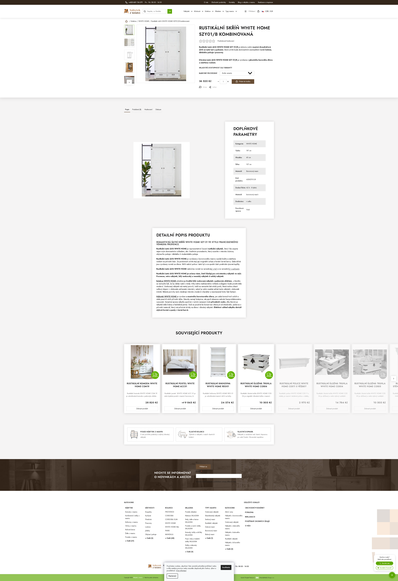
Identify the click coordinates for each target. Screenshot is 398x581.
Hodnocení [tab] (148, 109)
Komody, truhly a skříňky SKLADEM (193, 533)
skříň (214, 47)
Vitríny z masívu (130, 526)
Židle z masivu (130, 533)
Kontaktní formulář (386, 568)
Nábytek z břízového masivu (232, 543)
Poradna (249, 512)
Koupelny (148, 512)
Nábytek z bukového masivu (232, 533)
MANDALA (169, 534)
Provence (173, 244)
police (194, 264)
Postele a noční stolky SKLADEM (193, 527)
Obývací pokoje (150, 534)
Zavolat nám (386, 563)
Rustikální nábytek (211, 523)
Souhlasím (226, 567)
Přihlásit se (203, 466)
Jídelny (147, 530)
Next (129, 82)
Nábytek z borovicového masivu (233, 517)
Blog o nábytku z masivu (246, 2)
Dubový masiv (210, 527)
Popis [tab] (127, 109)
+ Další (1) (209, 538)
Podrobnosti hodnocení (226, 41)
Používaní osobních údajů (257, 521)
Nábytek (129, 508)
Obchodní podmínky (218, 2)
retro (168, 276)
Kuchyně (148, 515)
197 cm (248, 150)
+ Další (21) (129, 541)
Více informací (181, 570)
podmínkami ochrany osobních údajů (225, 482)
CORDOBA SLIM (171, 519)
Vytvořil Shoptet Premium (247, 578)
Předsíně (148, 519)
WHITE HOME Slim (172, 527)
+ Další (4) (189, 551)
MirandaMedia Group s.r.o (267, 578)
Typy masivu (210, 508)
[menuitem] (188, 11)
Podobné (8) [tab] (136, 109)
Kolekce (169, 508)
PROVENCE (169, 512)
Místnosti (149, 508)
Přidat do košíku (244, 81)
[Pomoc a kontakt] (392, 575)
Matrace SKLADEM (192, 515)
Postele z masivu (131, 537)
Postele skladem (191, 512)
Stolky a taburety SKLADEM (191, 546)
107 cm (248, 164)
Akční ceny (229, 512)
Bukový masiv (209, 534)
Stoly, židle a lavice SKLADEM (191, 520)
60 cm (248, 157)
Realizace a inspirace (265, 2)
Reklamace (250, 517)
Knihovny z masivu (131, 522)
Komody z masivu (131, 512)
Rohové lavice (130, 529)
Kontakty (232, 2)
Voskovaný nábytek (212, 512)
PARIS (167, 530)
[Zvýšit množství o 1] (228, 81)
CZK (267, 11)
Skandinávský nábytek (212, 515)
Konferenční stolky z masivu (132, 517)
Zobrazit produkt (142, 408)
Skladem (189, 508)
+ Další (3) (149, 538)
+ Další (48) (169, 538)
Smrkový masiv (210, 519)
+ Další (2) (229, 549)
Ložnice (148, 527)
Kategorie (230, 508)
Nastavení (172, 576)
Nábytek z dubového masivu (232, 527)
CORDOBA (169, 515)
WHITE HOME (223, 47)
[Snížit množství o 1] (218, 81)
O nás (206, 2)
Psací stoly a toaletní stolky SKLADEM (192, 540)
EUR (271, 11)
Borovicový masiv (252, 171)
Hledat (169, 10)
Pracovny (148, 523)
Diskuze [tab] (158, 109)
